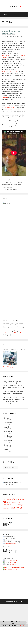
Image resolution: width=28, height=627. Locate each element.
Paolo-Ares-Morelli (8, 184)
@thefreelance (13, 584)
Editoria (6, 418)
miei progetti (17, 333)
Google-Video (8, 182)
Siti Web (6, 427)
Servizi (6, 449)
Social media (6, 532)
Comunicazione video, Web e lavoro (12, 32)
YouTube (5, 97)
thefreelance (13, 586)
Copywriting (8, 422)
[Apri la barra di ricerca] (25, 14)
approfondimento (7, 71)
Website (17, 531)
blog (16, 71)
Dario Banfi (13, 588)
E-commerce (8, 431)
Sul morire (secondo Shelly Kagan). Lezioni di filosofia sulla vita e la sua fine (13, 387)
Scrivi (21, 626)
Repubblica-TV (18, 184)
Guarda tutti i (9, 367)
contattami (14, 335)
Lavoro (6, 180)
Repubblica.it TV (7, 55)
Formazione (8, 440)
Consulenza (7, 445)
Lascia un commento (10, 189)
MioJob (20, 182)
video (4, 187)
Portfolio (9, 420)
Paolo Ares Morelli (9, 107)
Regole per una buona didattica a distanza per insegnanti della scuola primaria (13, 393)
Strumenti (12, 180)
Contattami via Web (10, 567)
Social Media (8, 436)
